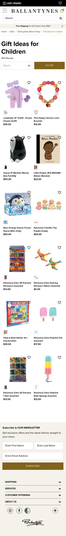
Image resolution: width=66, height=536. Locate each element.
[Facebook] (19, 511)
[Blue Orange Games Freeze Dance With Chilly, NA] (5, 222)
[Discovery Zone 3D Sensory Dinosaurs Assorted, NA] (5, 277)
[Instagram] (10, 511)
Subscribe (33, 466)
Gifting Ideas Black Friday (28, 31)
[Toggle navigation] (5, 9)
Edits (12, 31)
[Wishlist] (29, 83)
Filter (49, 65)
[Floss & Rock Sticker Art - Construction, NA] (5, 332)
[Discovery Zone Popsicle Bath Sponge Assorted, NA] (36, 387)
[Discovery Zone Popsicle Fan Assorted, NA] (36, 332)
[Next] (63, 26)
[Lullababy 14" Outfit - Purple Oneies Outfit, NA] (5, 112)
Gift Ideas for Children (53, 31)
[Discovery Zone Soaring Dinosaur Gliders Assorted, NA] (36, 277)
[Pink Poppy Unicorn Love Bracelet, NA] (36, 112)
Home (4, 31)
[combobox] (33, 18)
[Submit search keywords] (61, 18)
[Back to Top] (55, 510)
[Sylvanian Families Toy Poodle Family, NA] (36, 222)
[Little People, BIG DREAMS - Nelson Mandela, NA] (36, 167)
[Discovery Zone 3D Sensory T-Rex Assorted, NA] (5, 387)
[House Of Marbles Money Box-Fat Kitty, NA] (5, 167)
